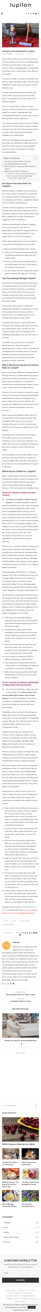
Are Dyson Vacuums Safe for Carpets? (17, 161)
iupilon (10, 54)
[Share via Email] (20, 935)
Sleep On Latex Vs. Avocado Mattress (21, 1041)
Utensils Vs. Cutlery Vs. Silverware (10, 1163)
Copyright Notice (12, 1296)
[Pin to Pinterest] (25, 933)
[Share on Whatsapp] (31, 933)
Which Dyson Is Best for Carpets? (16, 171)
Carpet (5, 921)
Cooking (21, 1222)
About (13, 1290)
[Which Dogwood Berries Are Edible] (20, 1129)
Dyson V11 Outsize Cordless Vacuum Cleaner (22, 174)
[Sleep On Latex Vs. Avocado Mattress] (20, 1025)
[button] (4, 1029)
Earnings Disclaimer (27, 1296)
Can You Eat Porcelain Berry (28, 1205)
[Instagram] (31, 14)
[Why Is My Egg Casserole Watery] (10, 1196)
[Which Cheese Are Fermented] (30, 1154)
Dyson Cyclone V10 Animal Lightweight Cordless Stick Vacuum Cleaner (20, 177)
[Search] (39, 14)
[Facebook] (26, 14)
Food (21, 1227)
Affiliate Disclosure (14, 1298)
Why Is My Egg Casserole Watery (9, 1205)
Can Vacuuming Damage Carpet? (16, 164)
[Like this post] (18, 933)
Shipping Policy (28, 1298)
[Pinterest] (33, 14)
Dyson (14, 921)
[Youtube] (35, 14)
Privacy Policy (30, 1290)
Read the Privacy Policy (21, 1310)
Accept (31, 1307)
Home (7, 1290)
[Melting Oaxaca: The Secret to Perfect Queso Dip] (10, 1174)
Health (21, 1232)
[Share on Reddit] (29, 933)
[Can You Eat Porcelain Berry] (30, 1196)
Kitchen (21, 1242)
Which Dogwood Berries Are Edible (18, 1144)
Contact (20, 1290)
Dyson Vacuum (24, 921)
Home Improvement (21, 1237)
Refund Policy (20, 1301)
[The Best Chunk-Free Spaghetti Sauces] (30, 1174)
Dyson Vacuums (8, 924)
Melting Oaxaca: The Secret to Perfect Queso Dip (10, 1184)
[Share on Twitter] (23, 933)
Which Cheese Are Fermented (29, 1163)
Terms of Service (15, 1293)
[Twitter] (28, 14)
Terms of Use (28, 1293)
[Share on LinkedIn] (27, 933)
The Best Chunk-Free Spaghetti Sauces (30, 1183)
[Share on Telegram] (34, 933)
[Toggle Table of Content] (34, 158)
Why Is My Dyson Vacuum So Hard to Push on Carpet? (20, 167)
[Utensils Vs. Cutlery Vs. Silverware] (10, 1154)
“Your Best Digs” (27, 907)
